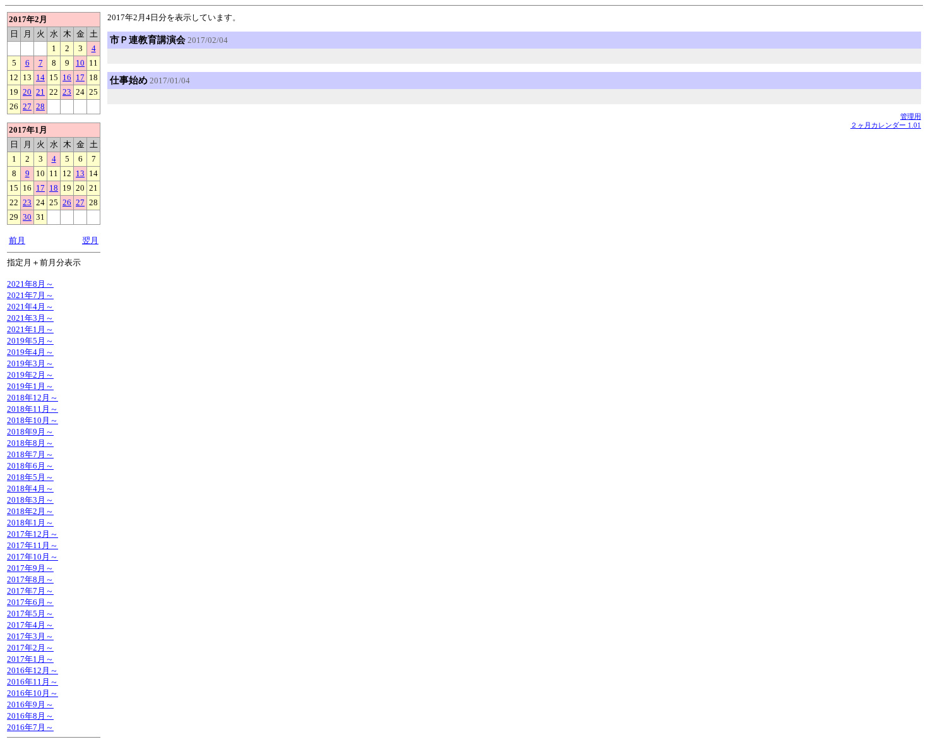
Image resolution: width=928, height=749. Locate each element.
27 (27, 106)
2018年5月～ (30, 477)
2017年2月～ (30, 647)
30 (27, 217)
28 (40, 106)
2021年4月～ (30, 306)
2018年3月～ (30, 500)
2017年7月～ (30, 591)
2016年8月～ (30, 716)
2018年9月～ (30, 431)
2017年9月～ (30, 568)
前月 (17, 240)
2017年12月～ (32, 534)
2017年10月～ (32, 556)
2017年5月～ (30, 613)
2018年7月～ (30, 454)
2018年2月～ (30, 511)
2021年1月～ (30, 329)
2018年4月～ (30, 488)
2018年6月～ (30, 465)
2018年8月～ (30, 443)
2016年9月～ (30, 704)
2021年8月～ (30, 284)
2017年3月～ (30, 636)
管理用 (910, 116)
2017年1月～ (30, 659)
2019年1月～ (30, 386)
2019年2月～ (30, 375)
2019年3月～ (30, 363)
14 (40, 77)
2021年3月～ (30, 318)
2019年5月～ (30, 340)
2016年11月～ (32, 681)
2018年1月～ (30, 522)
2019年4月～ (30, 352)
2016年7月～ (30, 727)
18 (53, 188)
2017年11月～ (32, 545)
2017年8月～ (30, 579)
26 (66, 202)
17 (80, 77)
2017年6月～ (30, 602)
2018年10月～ (32, 420)
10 (80, 63)
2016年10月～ (32, 693)
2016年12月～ (32, 670)
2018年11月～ (32, 409)
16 (66, 77)
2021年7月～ (30, 295)
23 (66, 92)
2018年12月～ (32, 397)
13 (80, 173)
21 (40, 92)
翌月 (90, 240)
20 (27, 92)
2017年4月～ (30, 625)
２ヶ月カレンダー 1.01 (885, 125)
